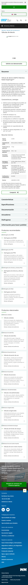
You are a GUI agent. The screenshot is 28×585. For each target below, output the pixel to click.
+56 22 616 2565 (6, 499)
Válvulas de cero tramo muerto (13, 446)
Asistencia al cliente (7, 501)
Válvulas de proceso (10, 375)
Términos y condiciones (8, 535)
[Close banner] (25, 2)
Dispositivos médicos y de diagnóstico (12, 545)
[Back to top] (24, 490)
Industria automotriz (7, 559)
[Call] (17, 20)
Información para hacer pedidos (14, 225)
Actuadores (6, 215)
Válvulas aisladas (9, 318)
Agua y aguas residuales (8, 554)
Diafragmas (6, 220)
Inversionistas (5, 530)
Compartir (13, 192)
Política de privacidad (15, 579)
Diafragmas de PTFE (10, 253)
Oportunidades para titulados (10, 523)
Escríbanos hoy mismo (8, 496)
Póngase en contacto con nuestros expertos (14, 484)
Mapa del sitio (5, 582)
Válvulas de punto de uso (11, 355)
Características (7, 199)
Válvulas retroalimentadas (11, 393)
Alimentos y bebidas (7, 548)
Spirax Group (5, 579)
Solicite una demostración (14, 64)
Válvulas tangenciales (10, 411)
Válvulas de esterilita (10, 336)
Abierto (21, 20)
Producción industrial (7, 551)
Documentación (8, 210)
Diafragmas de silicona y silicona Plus (13, 271)
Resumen (5, 72)
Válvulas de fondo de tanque (12, 429)
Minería (4, 556)
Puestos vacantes (6, 520)
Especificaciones (8, 205)
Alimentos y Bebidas (9, 26)
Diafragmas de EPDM (10, 238)
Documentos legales (7, 533)
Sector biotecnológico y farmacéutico (12, 542)
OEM (3, 562)
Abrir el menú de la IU (25, 20)
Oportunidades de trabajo (8, 517)
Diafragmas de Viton (10, 292)
